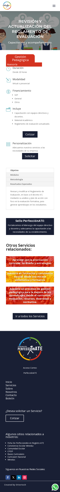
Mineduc (11, 459)
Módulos (14, 175)
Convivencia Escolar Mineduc (21, 445)
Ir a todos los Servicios (30, 316)
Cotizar (30, 134)
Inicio (9, 382)
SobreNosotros (11, 390)
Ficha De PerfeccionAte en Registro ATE (26, 443)
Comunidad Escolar (16, 448)
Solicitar (30, 156)
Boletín (10, 398)
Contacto (11, 395)
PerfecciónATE (30, 373)
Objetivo (14, 170)
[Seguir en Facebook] (8, 477)
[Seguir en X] (13, 477)
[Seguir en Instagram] (24, 477)
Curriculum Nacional (17, 457)
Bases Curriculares (16, 454)
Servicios (11, 385)
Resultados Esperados (21, 184)
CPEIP (10, 451)
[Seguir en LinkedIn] (19, 477)
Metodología (16, 179)
